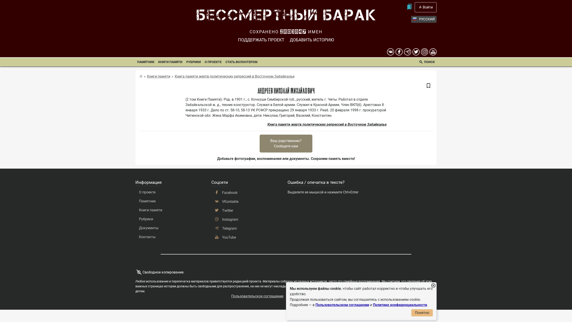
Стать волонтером (241, 62)
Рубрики (193, 62)
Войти (428, 7)
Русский (427, 19)
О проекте (213, 62)
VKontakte (230, 201)
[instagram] (424, 51)
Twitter (227, 210)
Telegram (229, 228)
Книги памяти (170, 62)
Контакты (147, 237)
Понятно (422, 313)
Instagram (230, 219)
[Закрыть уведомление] (433, 285)
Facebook (230, 193)
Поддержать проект (261, 39)
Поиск (429, 62)
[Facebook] (399, 51)
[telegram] (407, 51)
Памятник (145, 62)
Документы (148, 228)
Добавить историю (312, 39)
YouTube (229, 237)
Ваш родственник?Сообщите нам (286, 143)
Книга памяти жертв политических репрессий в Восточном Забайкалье (234, 76)
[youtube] (433, 51)
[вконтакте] (390, 51)
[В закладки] (428, 85)
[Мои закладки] (409, 7)
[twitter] (416, 51)
